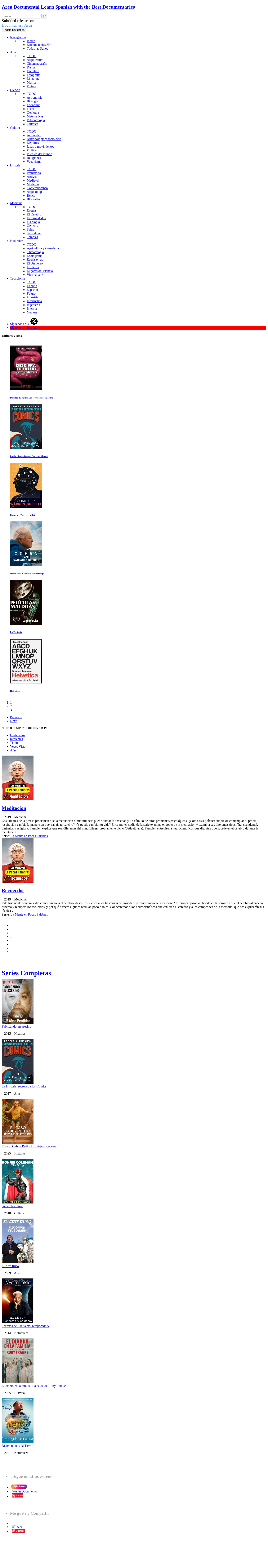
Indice (31, 41)
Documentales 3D (39, 44)
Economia (33, 105)
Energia (32, 286)
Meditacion (14, 808)
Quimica (32, 124)
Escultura (33, 71)
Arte (13, 52)
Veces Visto (18, 746)
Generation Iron (12, 1206)
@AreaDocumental (24, 1491)
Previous (16, 717)
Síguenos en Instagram (25, 327)
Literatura (33, 78)
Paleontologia (36, 120)
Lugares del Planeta (40, 271)
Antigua (32, 176)
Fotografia (33, 75)
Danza (31, 67)
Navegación (18, 37)
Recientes (16, 739)
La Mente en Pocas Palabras (29, 836)
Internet (32, 308)
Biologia (32, 101)
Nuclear (32, 312)
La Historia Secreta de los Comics (24, 1086)
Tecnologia (17, 278)
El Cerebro (34, 214)
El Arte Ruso (10, 1266)
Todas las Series (37, 48)
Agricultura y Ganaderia (43, 248)
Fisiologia (33, 222)
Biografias (33, 199)
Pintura (31, 86)
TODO (31, 56)
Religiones (34, 158)
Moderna (33, 184)
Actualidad (34, 135)
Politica (32, 150)
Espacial (32, 290)
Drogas (31, 210)
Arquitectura (35, 60)
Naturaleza (17, 240)
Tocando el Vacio (29, 573)
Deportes (33, 142)
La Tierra (33, 267)
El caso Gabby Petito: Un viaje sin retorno (42, 632)
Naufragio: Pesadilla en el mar (36, 397)
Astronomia (34, 97)
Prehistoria (34, 173)
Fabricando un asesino (16, 1026)
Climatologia (35, 252)
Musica (31, 82)
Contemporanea (37, 188)
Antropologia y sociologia (44, 139)
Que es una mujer (29, 515)
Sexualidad (34, 233)
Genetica (33, 225)
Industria (32, 297)
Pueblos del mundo (39, 154)
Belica (31, 195)
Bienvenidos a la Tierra (17, 1445)
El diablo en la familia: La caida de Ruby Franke (34, 1386)
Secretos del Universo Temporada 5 (25, 1326)
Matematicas (35, 116)
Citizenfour (26, 456)
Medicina (16, 203)
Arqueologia (35, 191)
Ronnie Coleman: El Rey (33, 691)
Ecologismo (35, 256)
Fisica (31, 109)
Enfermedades (36, 218)
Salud (30, 229)
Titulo (14, 742)
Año (13, 750)
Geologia (33, 112)
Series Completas (26, 973)
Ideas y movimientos (40, 146)
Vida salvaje (35, 274)
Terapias (32, 237)
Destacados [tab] (17, 735)
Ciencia (15, 90)
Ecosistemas (35, 259)
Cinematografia (37, 63)
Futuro (31, 293)
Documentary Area (17, 25)
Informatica (34, 301)
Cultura (15, 127)
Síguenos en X (20, 324)
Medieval (33, 180)
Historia (15, 165)
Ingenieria (33, 305)
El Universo (35, 263)
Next (13, 721)
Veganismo (34, 161)
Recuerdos (13, 890)
